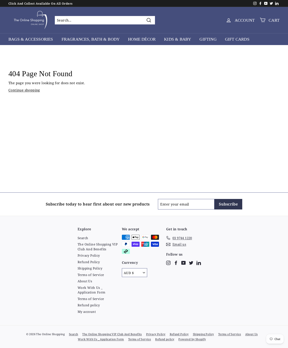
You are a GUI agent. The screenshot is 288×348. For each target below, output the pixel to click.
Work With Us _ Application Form (91, 290)
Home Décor (142, 39)
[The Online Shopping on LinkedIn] (198, 262)
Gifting (207, 39)
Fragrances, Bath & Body (91, 39)
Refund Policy (89, 262)
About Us (85, 281)
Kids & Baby (177, 39)
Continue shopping (24, 90)
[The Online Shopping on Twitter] (191, 262)
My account (87, 311)
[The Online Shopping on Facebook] (176, 262)
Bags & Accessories (30, 39)
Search (83, 238)
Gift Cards (237, 39)
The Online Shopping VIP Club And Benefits (98, 246)
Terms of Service (91, 275)
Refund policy (89, 305)
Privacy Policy (89, 255)
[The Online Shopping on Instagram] (168, 262)
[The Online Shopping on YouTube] (183, 262)
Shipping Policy (90, 268)
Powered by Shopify (192, 339)
